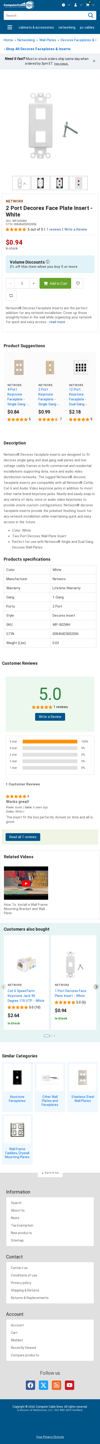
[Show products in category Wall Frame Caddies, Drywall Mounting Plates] (17, 1130)
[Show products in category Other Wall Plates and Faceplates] (50, 1077)
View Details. (61, 63)
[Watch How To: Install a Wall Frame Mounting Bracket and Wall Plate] (26, 883)
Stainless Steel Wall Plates (82, 1099)
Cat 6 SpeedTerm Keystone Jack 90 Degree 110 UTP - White (26, 996)
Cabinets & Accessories (36, 27)
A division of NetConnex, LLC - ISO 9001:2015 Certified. (50, 1410)
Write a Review (75, 229)
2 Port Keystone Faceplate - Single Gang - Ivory (48, 397)
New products (21, 1233)
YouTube (69, 1385)
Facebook (30, 1385)
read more (57, 322)
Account (17, 1325)
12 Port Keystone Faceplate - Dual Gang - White (78, 397)
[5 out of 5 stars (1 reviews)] (16, 229)
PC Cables (87, 27)
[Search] (90, 15)
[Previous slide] (4, 987)
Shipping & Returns (25, 1290)
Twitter (43, 1385)
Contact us (19, 1268)
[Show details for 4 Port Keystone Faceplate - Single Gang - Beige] (19, 367)
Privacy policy (21, 1283)
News (15, 1218)
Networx (14, 201)
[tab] (47, 1036)
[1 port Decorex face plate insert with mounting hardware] (73, 964)
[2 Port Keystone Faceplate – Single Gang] (50, 367)
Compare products (25, 1355)
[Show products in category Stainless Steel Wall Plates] (83, 1077)
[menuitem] (66, 5)
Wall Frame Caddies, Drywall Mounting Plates (17, 1153)
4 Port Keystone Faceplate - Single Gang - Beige (17, 397)
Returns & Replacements (30, 1298)
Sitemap (17, 1240)
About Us (18, 1210)
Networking (67, 27)
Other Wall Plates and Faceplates (50, 1101)
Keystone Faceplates (17, 1099)
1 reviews (54, 229)
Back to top (52, 1172)
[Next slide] (96, 987)
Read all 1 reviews (23, 837)
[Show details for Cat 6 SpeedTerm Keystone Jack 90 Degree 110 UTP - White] (26, 964)
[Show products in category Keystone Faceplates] (17, 1077)
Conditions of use (24, 1275)
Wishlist (17, 1340)
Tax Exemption (22, 1225)
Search (16, 1203)
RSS (56, 1385)
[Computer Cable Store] (18, 5)
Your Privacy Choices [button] (50, 1437)
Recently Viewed (23, 1348)
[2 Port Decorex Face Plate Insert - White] (50, 125)
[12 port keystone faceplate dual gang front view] (81, 367)
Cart (14, 1333)
